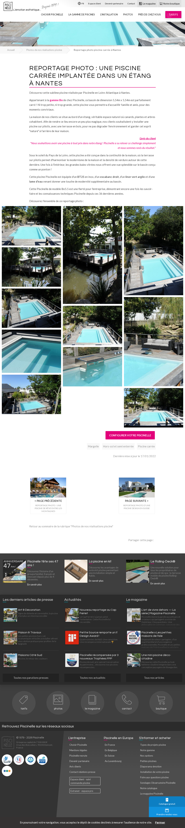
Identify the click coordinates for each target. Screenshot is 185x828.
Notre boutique (171, 3)
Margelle (93, 446)
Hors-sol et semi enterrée (118, 446)
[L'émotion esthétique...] (8, 7)
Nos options (146, 755)
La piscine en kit (100, 561)
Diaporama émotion (151, 766)
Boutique (161, 708)
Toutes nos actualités (92, 677)
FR (82, 3)
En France (110, 744)
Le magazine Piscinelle (151, 793)
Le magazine (149, 3)
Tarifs (24, 708)
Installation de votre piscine (154, 771)
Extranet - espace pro (81, 790)
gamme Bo (56, 100)
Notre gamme (147, 750)
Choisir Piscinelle (52, 14)
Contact (131, 3)
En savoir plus (34, 584)
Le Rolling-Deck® (162, 561)
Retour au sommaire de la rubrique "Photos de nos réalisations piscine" (71, 526)
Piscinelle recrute (78, 755)
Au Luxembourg (113, 761)
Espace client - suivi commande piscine (80, 781)
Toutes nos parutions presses (30, 677)
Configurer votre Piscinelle (130, 435)
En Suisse (109, 755)
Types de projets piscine (153, 744)
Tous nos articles (154, 677)
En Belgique (111, 750)
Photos (128, 14)
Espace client (94, 3)
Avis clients (75, 766)
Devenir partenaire (114, 3)
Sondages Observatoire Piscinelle (157, 782)
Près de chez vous (149, 14)
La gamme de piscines (81, 14)
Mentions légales (78, 750)
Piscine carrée (146, 446)
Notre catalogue (148, 788)
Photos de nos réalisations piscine (44, 49)
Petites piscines (148, 761)
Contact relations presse (82, 771)
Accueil (11, 49)
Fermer (160, 822)
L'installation (109, 14)
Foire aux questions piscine (154, 777)
